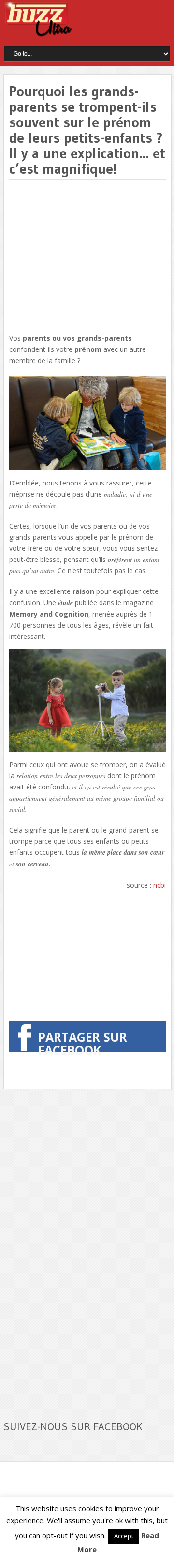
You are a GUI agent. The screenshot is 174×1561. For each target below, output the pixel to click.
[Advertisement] (90, 257)
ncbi (159, 885)
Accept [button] (123, 1535)
